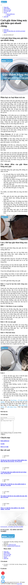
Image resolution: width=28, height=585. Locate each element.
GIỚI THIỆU (7, 8)
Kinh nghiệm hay (11, 14)
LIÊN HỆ (6, 16)
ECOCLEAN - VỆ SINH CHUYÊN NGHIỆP (12, 526)
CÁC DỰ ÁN (7, 11)
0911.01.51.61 (12, 544)
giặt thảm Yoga (12, 407)
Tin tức (5, 12)
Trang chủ (6, 7)
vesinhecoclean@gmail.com (13, 545)
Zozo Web (19, 583)
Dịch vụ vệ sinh (7, 10)
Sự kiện (8, 15)
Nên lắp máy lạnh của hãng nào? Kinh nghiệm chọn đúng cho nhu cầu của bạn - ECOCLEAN (14, 460)
